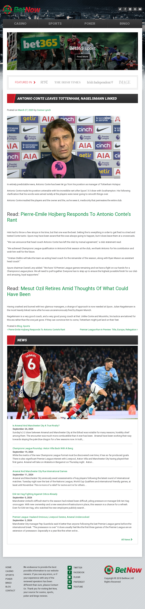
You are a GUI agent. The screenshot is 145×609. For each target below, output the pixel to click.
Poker (90, 24)
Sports (55, 24)
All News (126, 539)
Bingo (125, 24)
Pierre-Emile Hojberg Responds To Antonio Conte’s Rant (36, 329)
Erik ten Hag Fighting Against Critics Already (35, 494)
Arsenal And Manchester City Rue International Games (40, 471)
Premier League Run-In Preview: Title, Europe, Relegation (108, 329)
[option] (72, 52)
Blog (19, 326)
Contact (10, 590)
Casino (20, 24)
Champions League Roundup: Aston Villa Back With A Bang (43, 448)
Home (8, 567)
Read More (72, 56)
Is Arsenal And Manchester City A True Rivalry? (36, 425)
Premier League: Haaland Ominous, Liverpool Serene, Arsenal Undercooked (51, 517)
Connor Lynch (44, 110)
